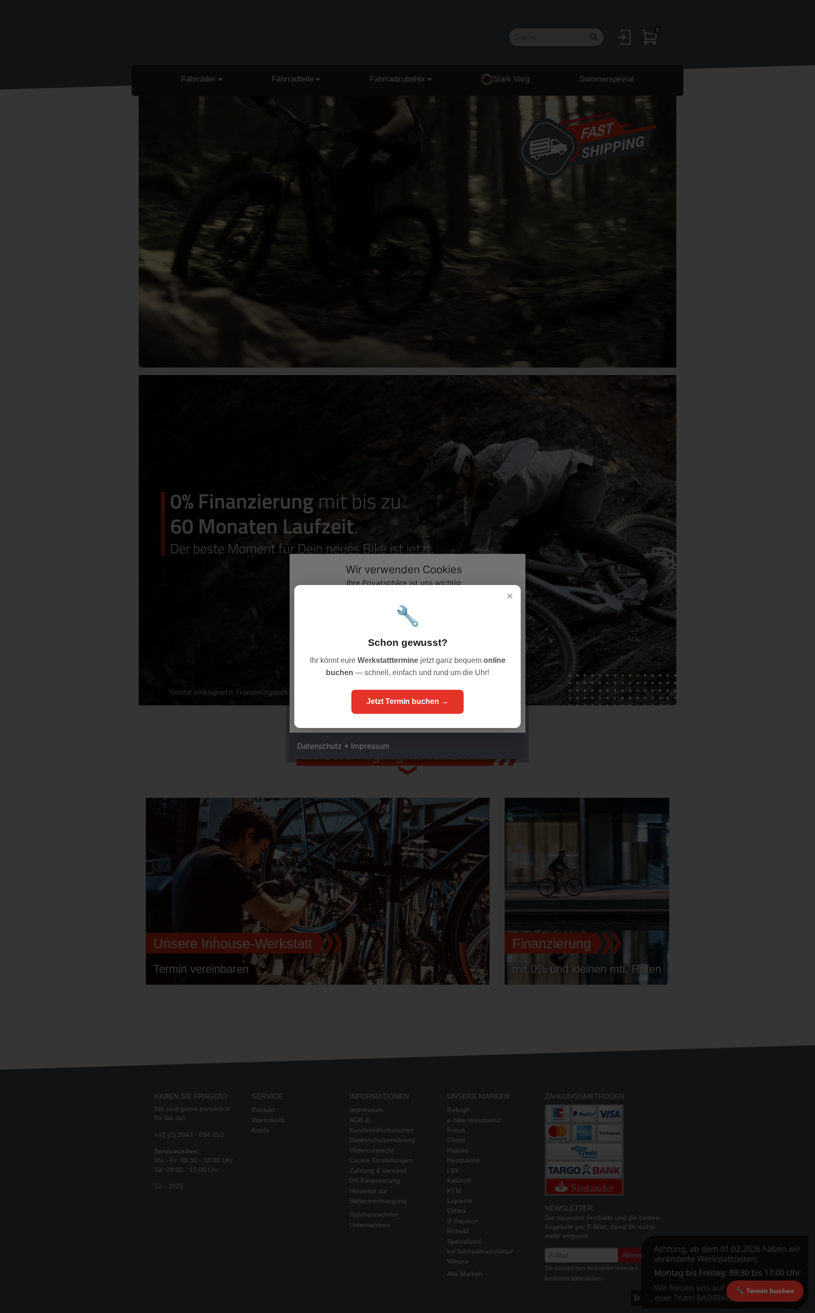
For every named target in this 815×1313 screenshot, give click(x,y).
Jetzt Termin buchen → (407, 701)
